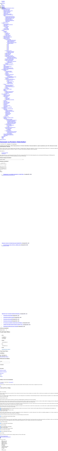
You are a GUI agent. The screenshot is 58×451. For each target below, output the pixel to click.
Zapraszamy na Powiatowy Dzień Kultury (13, 142)
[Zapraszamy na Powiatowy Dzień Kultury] (3, 139)
